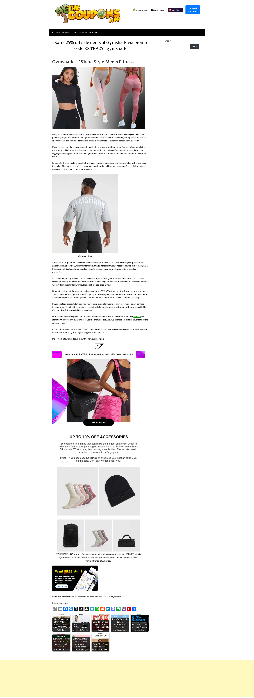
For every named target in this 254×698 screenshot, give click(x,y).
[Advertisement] (79, 678)
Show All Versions (192, 10)
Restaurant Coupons (86, 32)
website (137, 316)
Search (168, 41)
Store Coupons (61, 32)
